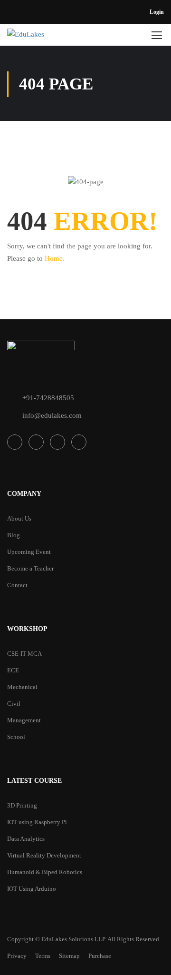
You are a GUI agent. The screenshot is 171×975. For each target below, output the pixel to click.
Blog (13, 535)
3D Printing (22, 805)
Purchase (99, 955)
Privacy (17, 955)
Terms (42, 955)
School (16, 736)
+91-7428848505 (48, 398)
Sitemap (69, 955)
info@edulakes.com (52, 415)
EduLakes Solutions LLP (73, 939)
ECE (13, 670)
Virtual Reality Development (44, 855)
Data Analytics (26, 838)
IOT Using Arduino (31, 888)
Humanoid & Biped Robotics (44, 872)
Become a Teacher (30, 568)
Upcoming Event (29, 551)
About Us (19, 518)
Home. (55, 258)
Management (24, 720)
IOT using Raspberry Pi (37, 822)
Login (157, 12)
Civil (13, 703)
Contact (17, 585)
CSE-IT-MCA (24, 653)
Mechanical (22, 686)
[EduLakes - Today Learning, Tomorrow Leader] (51, 37)
